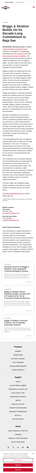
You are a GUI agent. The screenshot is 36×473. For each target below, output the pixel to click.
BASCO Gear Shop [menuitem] (18, 442)
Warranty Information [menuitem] (18, 411)
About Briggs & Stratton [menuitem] (18, 431)
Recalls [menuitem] (18, 415)
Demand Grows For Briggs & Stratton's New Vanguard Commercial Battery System (16, 269)
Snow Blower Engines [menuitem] (18, 366)
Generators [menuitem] (18, 355)
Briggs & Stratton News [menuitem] (18, 438)
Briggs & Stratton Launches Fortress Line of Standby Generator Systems (16, 322)
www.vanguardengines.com (15, 193)
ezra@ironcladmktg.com (11, 220)
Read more (29, 282)
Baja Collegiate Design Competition (14, 56)
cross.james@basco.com (11, 213)
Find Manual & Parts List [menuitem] (18, 389)
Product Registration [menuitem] (18, 408)
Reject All (18, 465)
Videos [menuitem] (18, 400)
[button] (34, 7)
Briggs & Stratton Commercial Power (15, 49)
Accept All (18, 469)
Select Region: (9, 2)
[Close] (33, 453)
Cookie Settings (18, 460)
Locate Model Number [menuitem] (18, 385)
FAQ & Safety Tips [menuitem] (18, 393)
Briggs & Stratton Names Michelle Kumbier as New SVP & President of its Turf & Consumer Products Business (17, 295)
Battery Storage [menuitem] (18, 358)
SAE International (19, 54)
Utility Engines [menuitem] (18, 362)
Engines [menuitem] (18, 351)
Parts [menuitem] (18, 382)
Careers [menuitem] (18, 434)
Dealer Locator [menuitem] (18, 404)
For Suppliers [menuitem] (18, 419)
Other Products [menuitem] (18, 370)
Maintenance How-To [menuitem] (18, 396)
